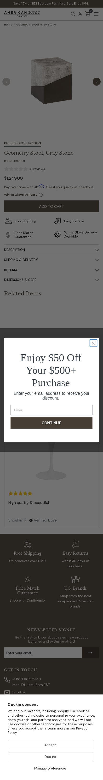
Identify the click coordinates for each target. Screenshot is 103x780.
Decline (50, 757)
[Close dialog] (93, 343)
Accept (50, 745)
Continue (51, 423)
